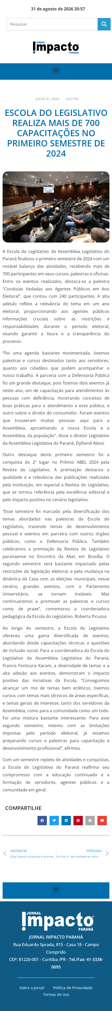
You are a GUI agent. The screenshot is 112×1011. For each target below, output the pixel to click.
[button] (56, 70)
